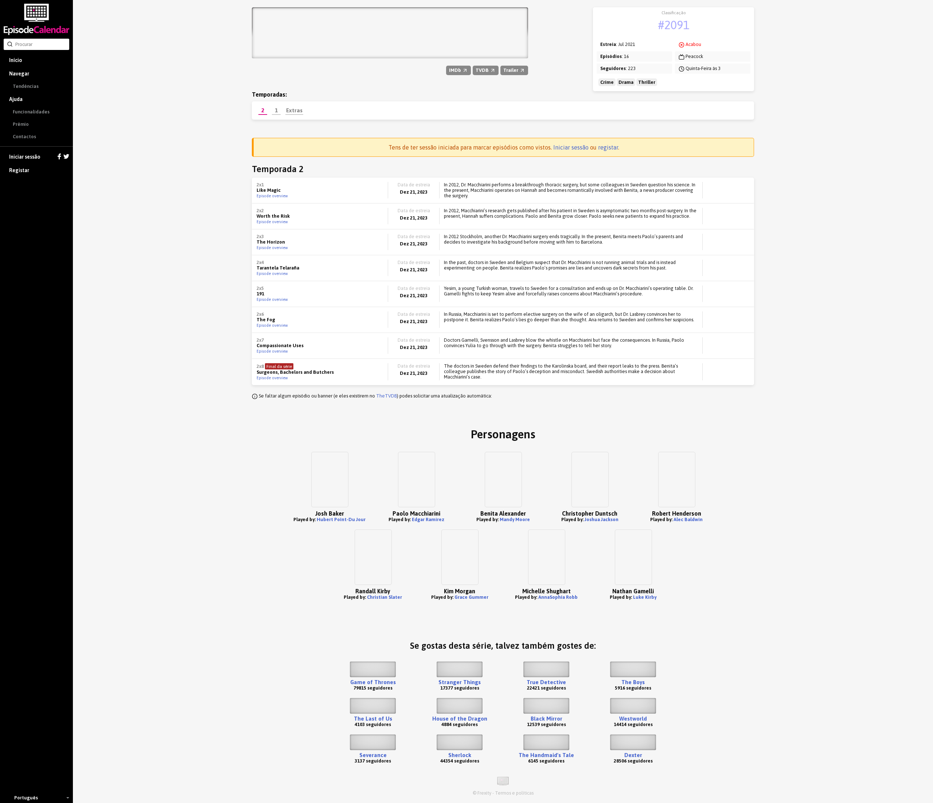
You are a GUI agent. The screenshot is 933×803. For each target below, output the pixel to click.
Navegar (19, 74)
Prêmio (21, 124)
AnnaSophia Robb (558, 597)
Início (15, 60)
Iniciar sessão (24, 157)
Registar (19, 170)
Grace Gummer (471, 597)
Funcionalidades (31, 112)
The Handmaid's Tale (546, 755)
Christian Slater (384, 597)
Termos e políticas (514, 793)
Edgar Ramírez (428, 519)
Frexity (484, 793)
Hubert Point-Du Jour (341, 519)
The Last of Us (373, 718)
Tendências (26, 86)
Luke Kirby (644, 597)
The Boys (633, 682)
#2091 (673, 25)
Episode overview (272, 196)
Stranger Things (459, 682)
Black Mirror (546, 718)
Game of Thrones (373, 682)
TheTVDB (386, 396)
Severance (373, 755)
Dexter (633, 755)
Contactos (24, 136)
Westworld (633, 718)
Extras (294, 110)
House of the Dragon (459, 718)
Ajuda (16, 99)
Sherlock (459, 755)
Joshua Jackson (601, 519)
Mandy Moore (515, 519)
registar (608, 147)
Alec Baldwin (688, 519)
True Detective (546, 682)
